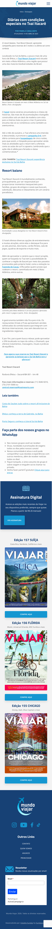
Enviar (12, 891)
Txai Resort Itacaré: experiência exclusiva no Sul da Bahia (23, 160)
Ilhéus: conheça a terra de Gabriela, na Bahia (22, 413)
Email (10, 879)
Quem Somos (26, 848)
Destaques (28, 12)
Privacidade (26, 858)
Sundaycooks (41, 923)
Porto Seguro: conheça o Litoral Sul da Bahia (22, 421)
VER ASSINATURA (14, 520)
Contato (26, 843)
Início (21, 12)
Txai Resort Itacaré (27, 58)
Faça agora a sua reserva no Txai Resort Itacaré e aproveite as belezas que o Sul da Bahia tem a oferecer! (26, 357)
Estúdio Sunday (27, 923)
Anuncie (26, 853)
